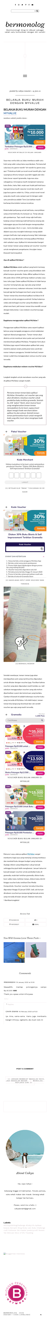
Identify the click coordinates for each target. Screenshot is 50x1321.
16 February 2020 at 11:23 (28, 1011)
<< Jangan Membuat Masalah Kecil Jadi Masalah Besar (25, 1080)
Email (36, 924)
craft (6, 1230)
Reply (6, 999)
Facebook (14, 920)
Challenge (41, 1228)
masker (23, 1230)
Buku (34, 1228)
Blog (20, 1228)
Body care (27, 1228)
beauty (7, 1228)
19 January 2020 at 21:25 (25, 982)
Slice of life (20, 1233)
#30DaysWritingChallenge (15, 1225)
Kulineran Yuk (14, 1230)
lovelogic (24, 1315)
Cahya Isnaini (24, 91)
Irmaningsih (9, 982)
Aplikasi (38, 1225)
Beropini (14, 1228)
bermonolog (25, 24)
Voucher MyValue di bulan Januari (25, 152)
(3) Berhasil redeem (25, 663)
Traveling (29, 1233)
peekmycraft (32, 1230)
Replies (11, 1004)
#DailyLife (30, 1225)
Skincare (11, 1233)
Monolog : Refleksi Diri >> (29, 1081)
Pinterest (15, 924)
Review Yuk (25, 914)
